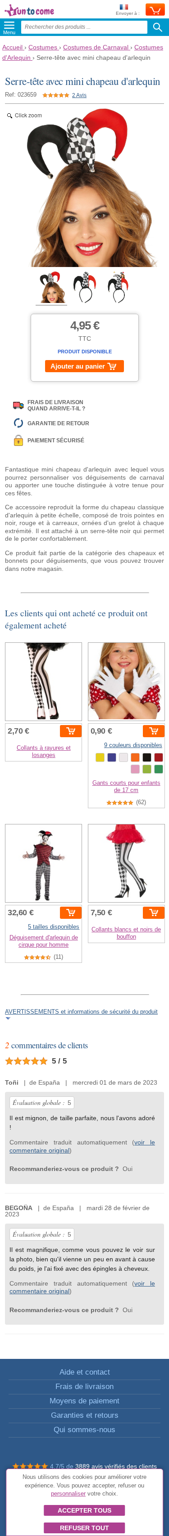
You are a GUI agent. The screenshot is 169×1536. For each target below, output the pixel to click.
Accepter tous (84, 1510)
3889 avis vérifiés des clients (116, 1466)
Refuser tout (84, 1528)
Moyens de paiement (84, 1401)
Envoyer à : (128, 13)
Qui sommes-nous (84, 1429)
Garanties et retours (85, 1415)
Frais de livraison (84, 1386)
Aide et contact (84, 1372)
